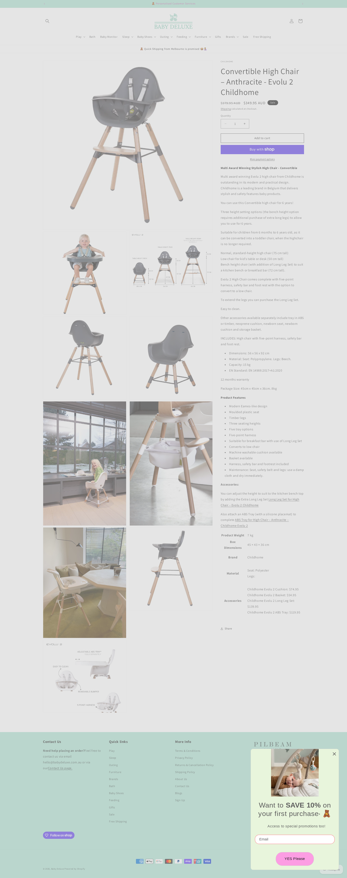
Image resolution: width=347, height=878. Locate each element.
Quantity (226, 115)
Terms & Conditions (187, 751)
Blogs (178, 793)
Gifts (112, 807)
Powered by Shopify (74, 868)
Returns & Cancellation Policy (194, 765)
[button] (47, 21)
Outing (113, 765)
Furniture (115, 772)
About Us (181, 779)
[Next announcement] (302, 4)
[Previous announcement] (44, 4)
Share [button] (228, 628)
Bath (112, 786)
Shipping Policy (185, 772)
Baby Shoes (116, 793)
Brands (113, 779)
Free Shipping (118, 821)
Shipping (226, 108)
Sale (111, 814)
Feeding (114, 800)
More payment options (262, 158)
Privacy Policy (184, 758)
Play (111, 751)
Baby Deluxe (57, 868)
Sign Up (180, 800)
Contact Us (182, 786)
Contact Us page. (60, 768)
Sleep (112, 758)
